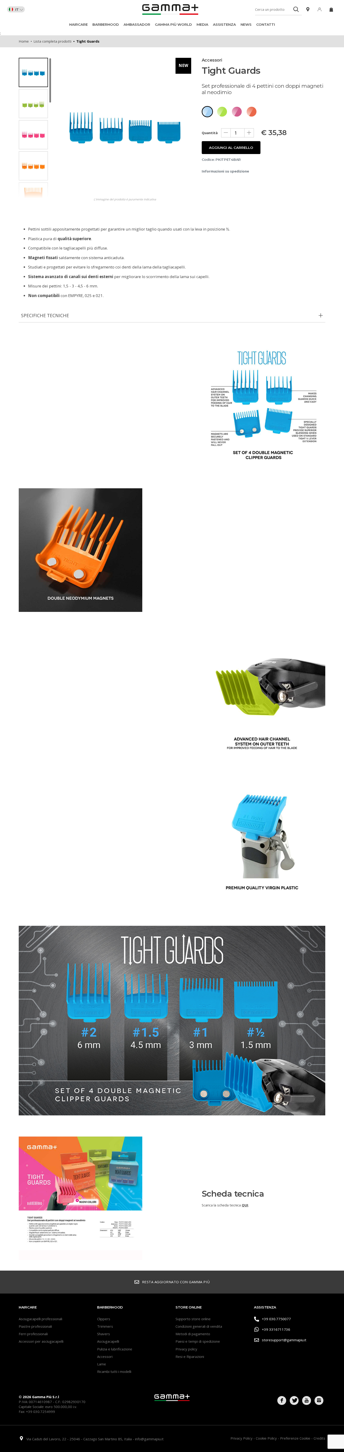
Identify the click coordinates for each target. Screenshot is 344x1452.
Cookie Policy (267, 1438)
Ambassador (137, 24)
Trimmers (105, 1326)
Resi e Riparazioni (190, 1356)
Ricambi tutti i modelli (114, 1371)
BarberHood (105, 24)
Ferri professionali (33, 1333)
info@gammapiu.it (149, 1439)
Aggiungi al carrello (231, 147)
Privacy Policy (242, 1438)
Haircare (78, 24)
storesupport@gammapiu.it (284, 1340)
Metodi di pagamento (193, 1333)
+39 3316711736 (276, 1329)
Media (202, 24)
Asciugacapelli (108, 1341)
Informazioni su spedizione (225, 171)
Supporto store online (193, 1318)
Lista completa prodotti (52, 41)
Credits (319, 1438)
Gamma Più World (173, 24)
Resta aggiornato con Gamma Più (176, 1281)
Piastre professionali (35, 1326)
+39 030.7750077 (276, 1318)
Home (24, 41)
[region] (35, 128)
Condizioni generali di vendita (199, 1326)
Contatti (265, 24)
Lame (101, 1364)
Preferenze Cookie (295, 1438)
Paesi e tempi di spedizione (198, 1341)
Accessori (105, 1356)
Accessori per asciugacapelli (41, 1341)
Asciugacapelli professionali (40, 1318)
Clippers (103, 1318)
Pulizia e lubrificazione (114, 1349)
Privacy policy (186, 1349)
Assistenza (224, 24)
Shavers (103, 1333)
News (246, 24)
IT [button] (17, 9)
